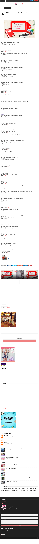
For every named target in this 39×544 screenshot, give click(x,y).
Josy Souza (10, 255)
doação (30, 488)
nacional (17, 490)
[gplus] (37, 0)
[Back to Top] (37, 538)
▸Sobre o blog (3, 501)
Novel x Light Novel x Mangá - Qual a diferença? (14, 464)
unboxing (30, 492)
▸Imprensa (3, 503)
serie (24, 492)
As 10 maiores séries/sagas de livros (12, 468)
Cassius (5, 442)
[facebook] (31, 0)
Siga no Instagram (4, 408)
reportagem (3, 492)
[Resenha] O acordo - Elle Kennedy (12, 481)
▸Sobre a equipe (4, 502)
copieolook (23, 488)
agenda (9, 16)
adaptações (5, 488)
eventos (2, 490)
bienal (16, 488)
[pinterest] (36, 0)
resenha (7, 492)
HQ (1, 488)
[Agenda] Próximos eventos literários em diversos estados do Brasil (6, 276)
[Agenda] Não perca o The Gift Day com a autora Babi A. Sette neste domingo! (19, 276)
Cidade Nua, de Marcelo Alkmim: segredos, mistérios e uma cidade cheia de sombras (19, 448)
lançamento (7, 490)
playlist (28, 490)
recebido (34, 490)
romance (11, 492)
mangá (13, 490)
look (10, 490)
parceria (24, 490)
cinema (19, 488)
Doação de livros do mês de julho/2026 (12, 457)
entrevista (34, 488)
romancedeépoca (16, 492)
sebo (21, 492)
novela (21, 490)
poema (31, 490)
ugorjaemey (6, 435)
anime (13, 488)
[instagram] (34, 0)
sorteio (27, 492)
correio (27, 488)
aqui (5, 45)
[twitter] (32, 0)
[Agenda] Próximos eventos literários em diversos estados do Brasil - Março (32, 276)
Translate (8, 307)
